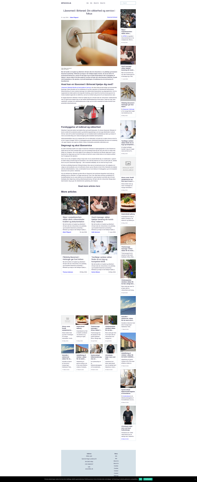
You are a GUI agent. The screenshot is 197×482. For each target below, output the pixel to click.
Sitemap (116, 475)
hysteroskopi (126, 396)
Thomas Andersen (68, 272)
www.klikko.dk (89, 469)
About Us (96, 3)
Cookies (116, 466)
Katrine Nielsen (95, 272)
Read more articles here (89, 186)
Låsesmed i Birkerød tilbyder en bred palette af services (76, 87)
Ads (87, 3)
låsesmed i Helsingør (128, 109)
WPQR (125, 36)
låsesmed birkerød (112, 17)
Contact (116, 471)
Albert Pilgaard (74, 17)
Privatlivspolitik (147, 479)
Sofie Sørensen (95, 232)
